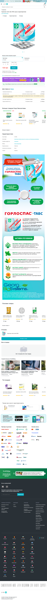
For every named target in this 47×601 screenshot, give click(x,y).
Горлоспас (16, 141)
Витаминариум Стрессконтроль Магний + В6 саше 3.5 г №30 (34, 121)
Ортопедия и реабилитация (38, 516)
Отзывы (21, 15)
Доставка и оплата (5, 504)
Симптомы (38, 528)
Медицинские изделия (40, 511)
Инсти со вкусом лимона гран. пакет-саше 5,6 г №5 (34, 392)
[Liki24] (4, 592)
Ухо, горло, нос (27, 139)
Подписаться (20, 494)
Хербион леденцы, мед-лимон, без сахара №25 (7, 316)
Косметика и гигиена (40, 506)
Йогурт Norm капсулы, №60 (21, 120)
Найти (44, 7)
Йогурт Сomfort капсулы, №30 (7, 121)
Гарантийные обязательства (26, 505)
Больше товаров (5, 325)
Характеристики (13, 15)
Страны (14, 506)
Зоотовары (38, 523)
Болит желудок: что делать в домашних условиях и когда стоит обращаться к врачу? (9, 372)
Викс (28, 405)
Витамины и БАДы (39, 508)
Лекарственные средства (40, 504)
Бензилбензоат (11, 405)
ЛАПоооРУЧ (38, 521)
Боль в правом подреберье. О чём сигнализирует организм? (29, 372)
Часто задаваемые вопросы (5, 509)
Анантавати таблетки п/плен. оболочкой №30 (7, 392)
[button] (12, 59)
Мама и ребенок (39, 518)
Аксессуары (38, 527)
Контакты (3, 506)
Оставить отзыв (23, 338)
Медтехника (38, 513)
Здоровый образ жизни (40, 525)
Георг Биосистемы (4, 13)
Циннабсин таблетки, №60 (21, 391)
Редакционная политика (28, 507)
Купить (14, 67)
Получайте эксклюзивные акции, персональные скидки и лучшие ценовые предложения (11, 490)
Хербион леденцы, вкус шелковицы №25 (20, 316)
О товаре (5, 15)
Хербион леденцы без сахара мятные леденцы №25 (33, 316)
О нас (14, 504)
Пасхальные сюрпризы (34, 139)
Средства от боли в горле (19, 139)
